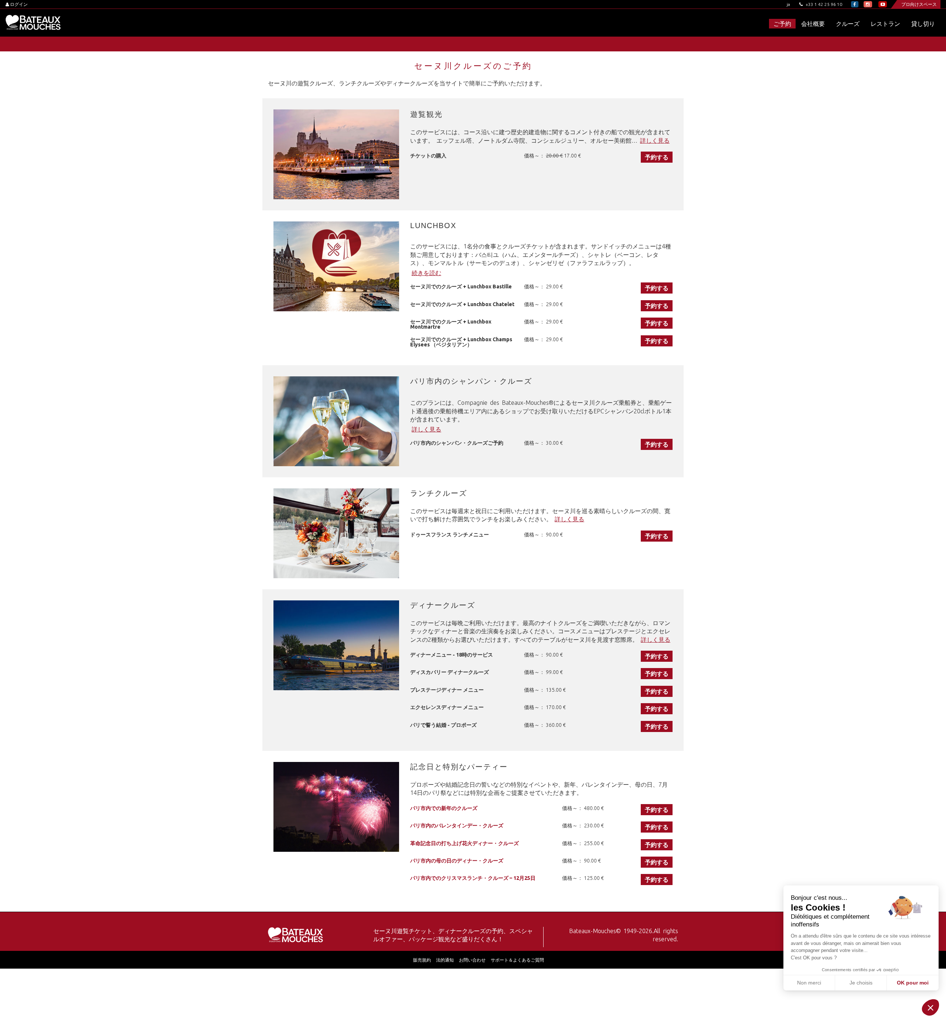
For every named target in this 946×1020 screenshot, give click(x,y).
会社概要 (813, 23)
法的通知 (445, 960)
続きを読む (426, 273)
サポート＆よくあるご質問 (517, 960)
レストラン (885, 23)
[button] (930, 1007)
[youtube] (882, 4)
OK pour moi (913, 983)
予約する (656, 157)
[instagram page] (868, 4)
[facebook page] (854, 4)
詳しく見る (655, 140)
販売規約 (422, 960)
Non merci (809, 983)
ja (788, 4)
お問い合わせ (472, 960)
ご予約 (782, 23)
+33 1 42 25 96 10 (823, 4)
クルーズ (848, 23)
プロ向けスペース (919, 4)
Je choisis (861, 983)
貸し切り (923, 23)
